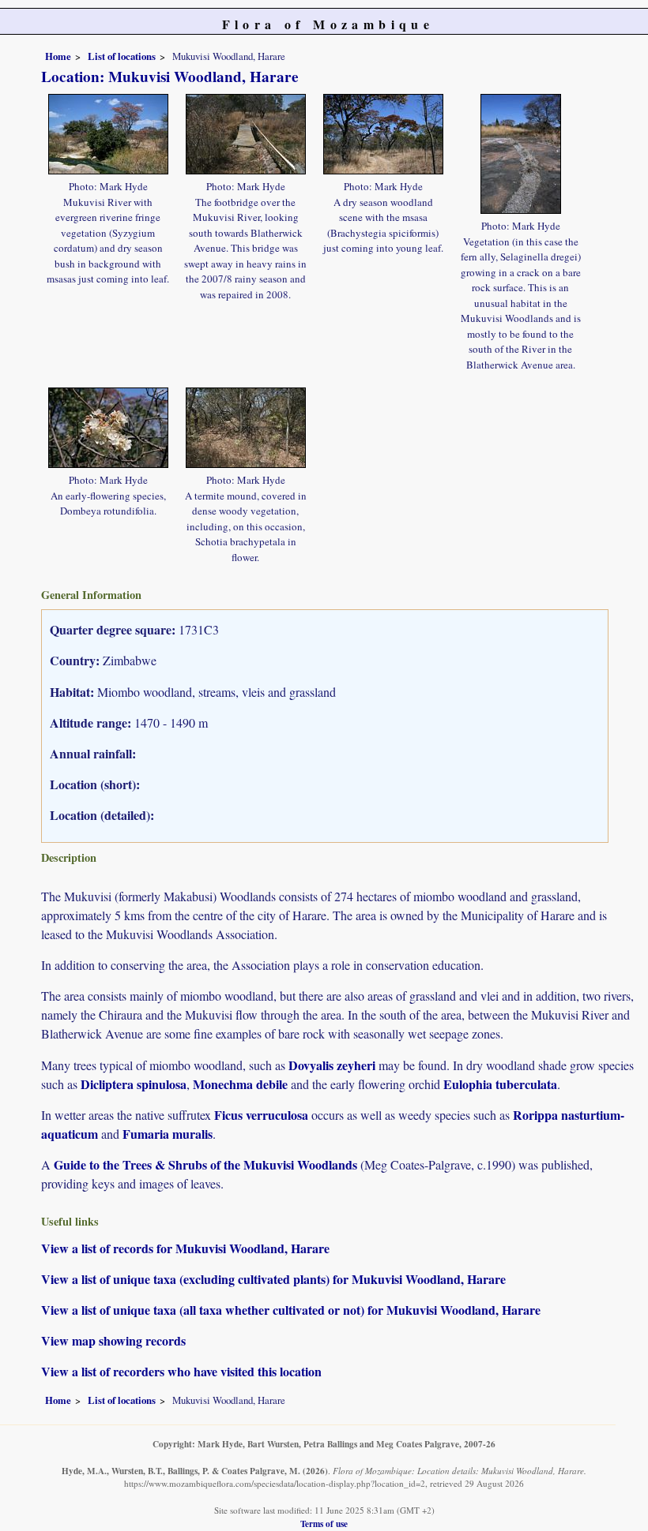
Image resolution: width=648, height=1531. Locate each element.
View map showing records (113, 1340)
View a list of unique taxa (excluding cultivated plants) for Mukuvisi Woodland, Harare (273, 1279)
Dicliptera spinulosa (133, 1084)
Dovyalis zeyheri (331, 1065)
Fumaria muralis (167, 1134)
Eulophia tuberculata (500, 1084)
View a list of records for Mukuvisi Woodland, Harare (185, 1248)
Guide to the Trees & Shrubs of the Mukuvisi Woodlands (205, 1164)
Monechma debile (240, 1084)
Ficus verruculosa (261, 1115)
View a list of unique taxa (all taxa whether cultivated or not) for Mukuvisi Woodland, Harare (291, 1310)
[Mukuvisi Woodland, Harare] (108, 131)
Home (58, 56)
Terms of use (324, 1523)
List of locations (122, 56)
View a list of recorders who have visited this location (181, 1371)
